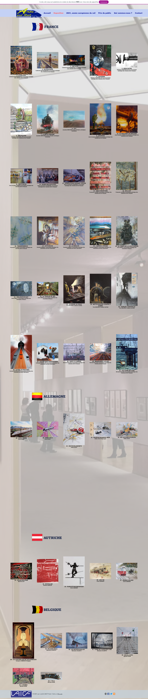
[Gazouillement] (111, 694)
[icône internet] (106, 694)
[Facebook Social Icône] (108, 694)
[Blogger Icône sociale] (114, 694)
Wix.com (59, 694)
